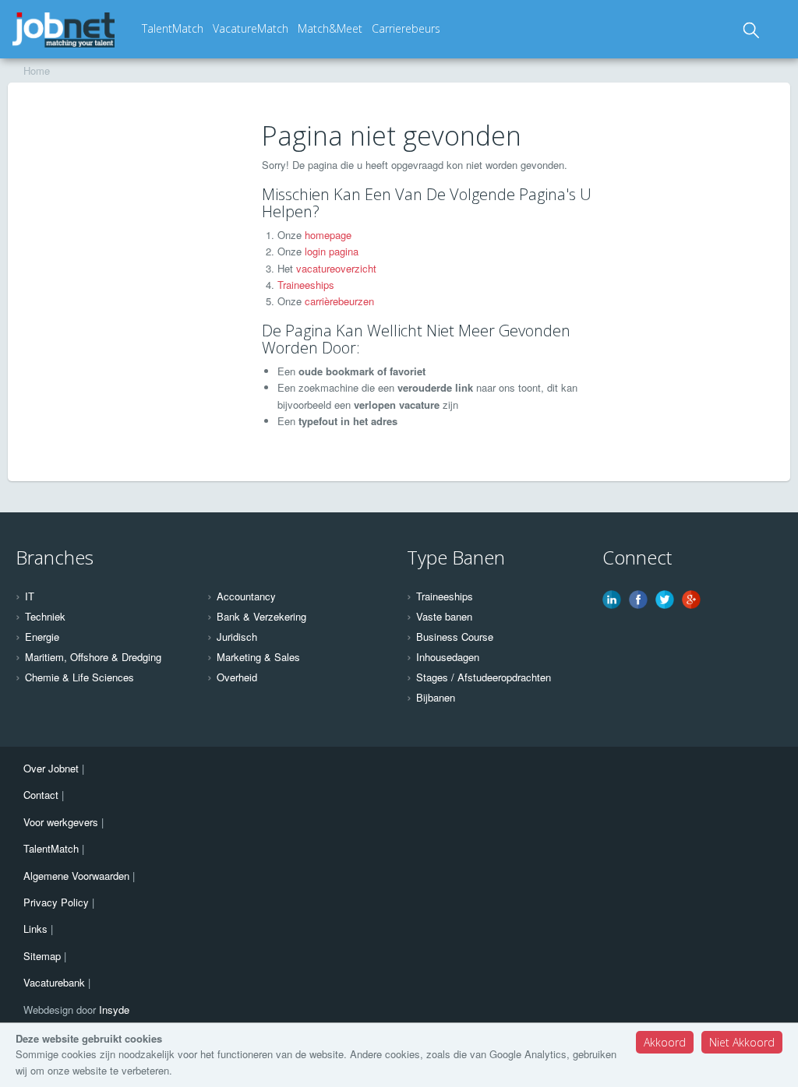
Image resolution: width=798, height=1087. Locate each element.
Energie (42, 637)
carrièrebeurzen (339, 301)
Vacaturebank (54, 982)
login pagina (331, 251)
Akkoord (665, 1042)
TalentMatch (172, 28)
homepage (328, 234)
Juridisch (237, 637)
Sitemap (42, 955)
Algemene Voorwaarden (76, 875)
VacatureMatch (250, 28)
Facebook (638, 599)
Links (35, 928)
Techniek (45, 616)
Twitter (664, 599)
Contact (40, 794)
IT (29, 596)
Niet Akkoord (742, 1042)
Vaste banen (444, 616)
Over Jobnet (51, 768)
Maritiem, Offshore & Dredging (93, 657)
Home (36, 70)
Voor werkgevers (60, 821)
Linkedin (611, 599)
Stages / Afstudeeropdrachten (483, 677)
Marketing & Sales (258, 657)
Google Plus (691, 599)
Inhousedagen (447, 657)
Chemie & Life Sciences (79, 677)
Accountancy (246, 596)
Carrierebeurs (406, 28)
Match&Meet (330, 28)
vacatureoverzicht (336, 268)
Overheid (237, 677)
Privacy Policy (56, 902)
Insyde (114, 1009)
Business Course (454, 637)
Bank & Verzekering (261, 616)
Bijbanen (435, 697)
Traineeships (305, 284)
